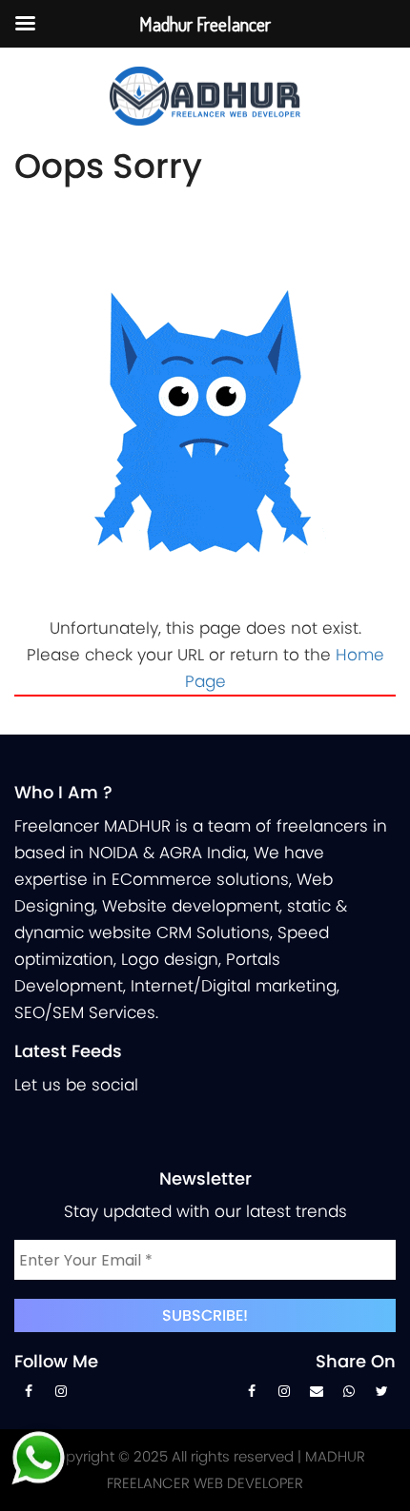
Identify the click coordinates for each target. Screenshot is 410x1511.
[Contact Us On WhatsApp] (349, 1396)
